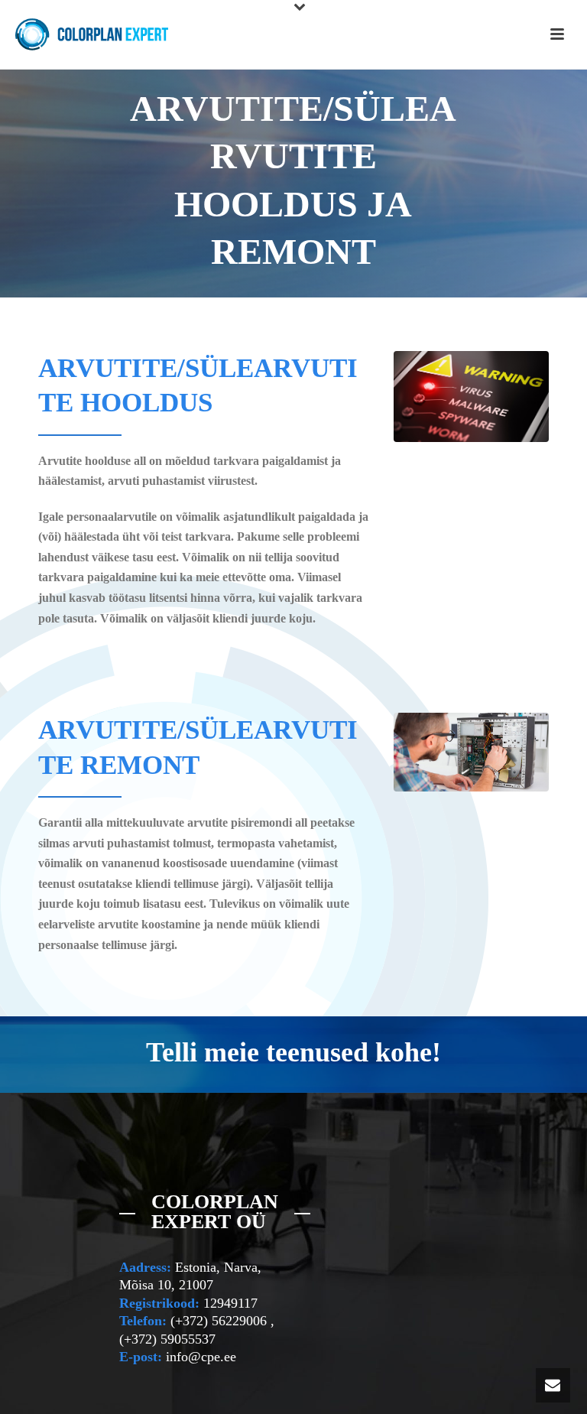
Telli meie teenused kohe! (293, 1052)
